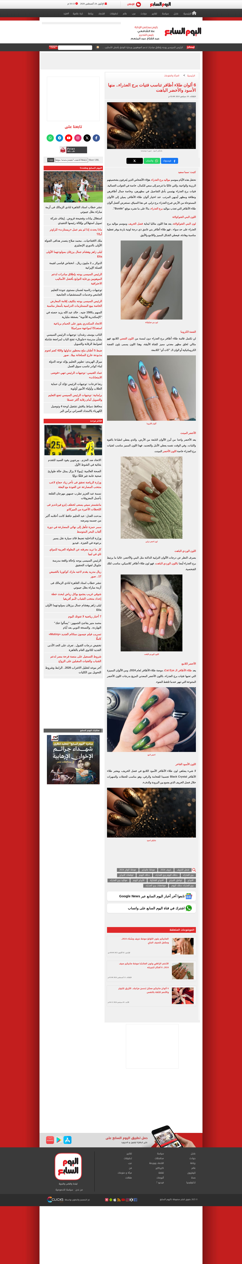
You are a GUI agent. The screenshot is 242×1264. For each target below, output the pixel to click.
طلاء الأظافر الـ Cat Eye (178, 670)
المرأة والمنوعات (171, 75)
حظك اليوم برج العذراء (166, 875)
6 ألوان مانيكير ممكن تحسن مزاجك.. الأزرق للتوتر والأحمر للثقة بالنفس (143, 990)
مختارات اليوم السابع (90, 730)
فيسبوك (167, 161)
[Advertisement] (121, 1098)
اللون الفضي (127, 338)
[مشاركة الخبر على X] (134, 161)
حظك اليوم (144, 875)
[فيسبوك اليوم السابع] (96, 138)
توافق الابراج (175, 880)
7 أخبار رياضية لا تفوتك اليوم (84, 616)
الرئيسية (191, 75)
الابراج (190, 880)
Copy (50, 160)
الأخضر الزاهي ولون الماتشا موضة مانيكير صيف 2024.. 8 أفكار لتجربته (144, 965)
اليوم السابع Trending (91, 168)
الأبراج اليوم (138, 880)
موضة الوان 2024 (127, 870)
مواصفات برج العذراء (156, 886)
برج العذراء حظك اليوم (182, 886)
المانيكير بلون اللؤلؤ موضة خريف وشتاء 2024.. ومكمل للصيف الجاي (145, 941)
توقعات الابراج (126, 875)
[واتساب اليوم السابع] (50, 138)
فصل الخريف (135, 223)
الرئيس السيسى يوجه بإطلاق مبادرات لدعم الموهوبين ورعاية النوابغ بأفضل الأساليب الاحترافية (77, 279)
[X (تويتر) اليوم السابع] (87, 138)
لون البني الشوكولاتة (184, 223)
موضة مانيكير (148, 870)
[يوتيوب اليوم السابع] (68, 138)
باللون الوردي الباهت (167, 563)
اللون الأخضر (169, 451)
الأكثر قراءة (96, 421)
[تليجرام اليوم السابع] (59, 138)
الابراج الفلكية (157, 880)
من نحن (79, 1190)
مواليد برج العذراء (160, 179)
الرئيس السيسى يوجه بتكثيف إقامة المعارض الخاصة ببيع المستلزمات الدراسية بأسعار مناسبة (142, 47)
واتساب (149, 161)
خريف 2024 (166, 870)
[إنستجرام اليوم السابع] (77, 138)
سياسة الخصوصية (64, 1190)
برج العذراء (157, 208)
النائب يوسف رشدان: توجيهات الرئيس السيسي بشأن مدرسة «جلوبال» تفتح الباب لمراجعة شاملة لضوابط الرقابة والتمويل (73, 339)
